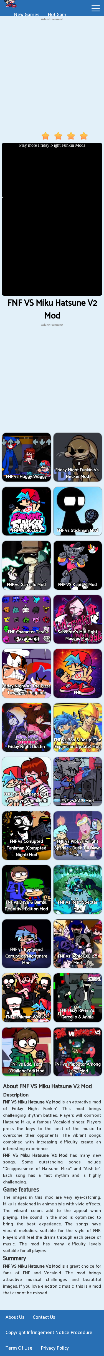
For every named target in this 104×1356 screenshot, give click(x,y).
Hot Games (59, 15)
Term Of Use (19, 1348)
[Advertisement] (52, 74)
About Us (15, 1317)
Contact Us (44, 1317)
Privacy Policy (55, 1348)
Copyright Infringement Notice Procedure (49, 1333)
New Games (26, 15)
